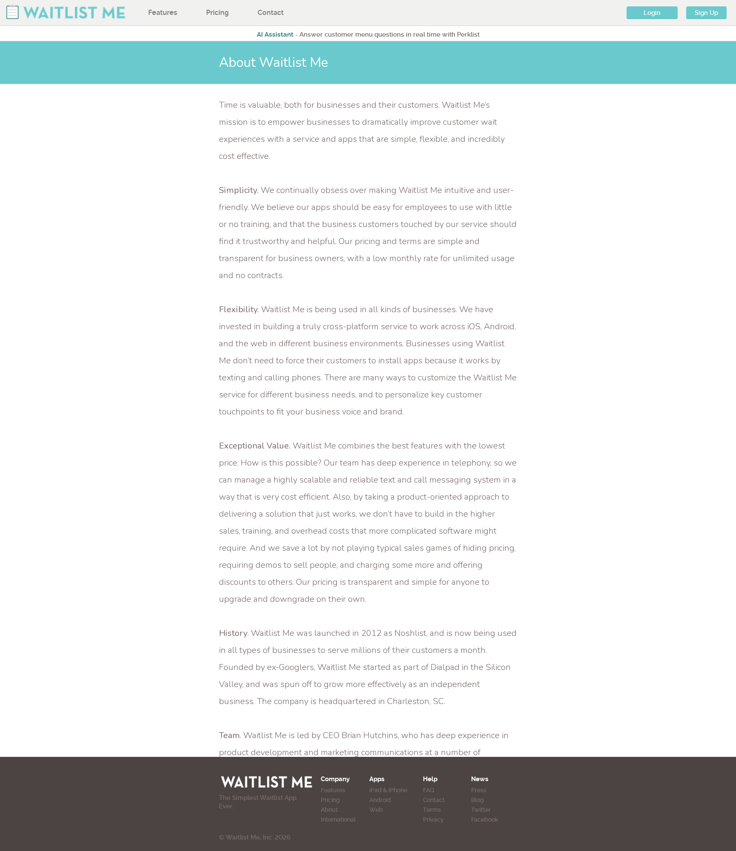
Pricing (217, 13)
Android (380, 799)
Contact (271, 13)
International (338, 819)
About (329, 809)
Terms (432, 809)
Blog (477, 799)
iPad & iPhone (388, 790)
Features (162, 13)
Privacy (433, 819)
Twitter (481, 809)
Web (376, 809)
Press (478, 790)
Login (652, 13)
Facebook (484, 819)
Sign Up (706, 13)
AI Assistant (275, 34)
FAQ (428, 790)
